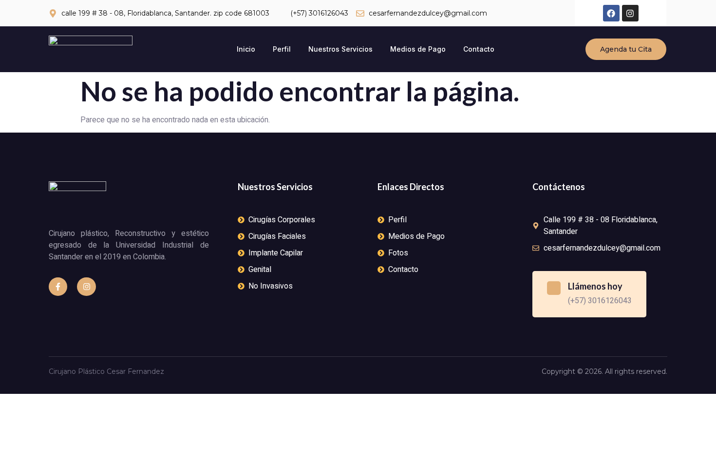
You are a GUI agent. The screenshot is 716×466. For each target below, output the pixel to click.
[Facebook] (611, 13)
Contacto (478, 49)
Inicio (246, 49)
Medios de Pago (418, 49)
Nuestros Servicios (340, 49)
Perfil (282, 49)
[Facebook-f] (58, 286)
